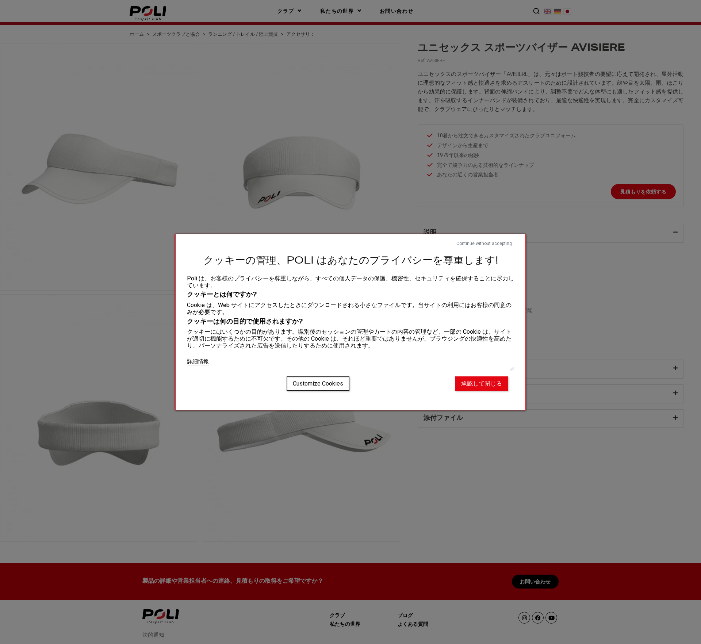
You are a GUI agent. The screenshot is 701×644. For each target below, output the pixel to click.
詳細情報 (198, 361)
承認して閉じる (481, 383)
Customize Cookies (318, 383)
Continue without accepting (484, 243)
